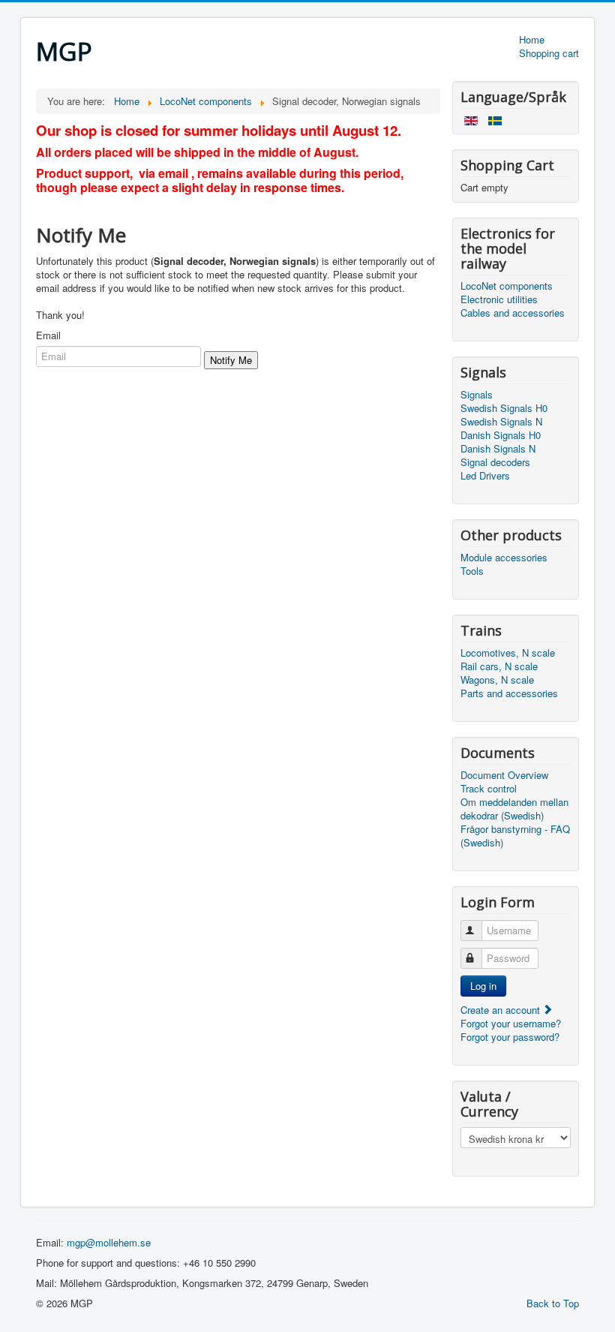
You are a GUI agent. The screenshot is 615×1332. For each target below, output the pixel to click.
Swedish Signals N (501, 421)
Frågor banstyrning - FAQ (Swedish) (515, 835)
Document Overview (504, 775)
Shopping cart (549, 53)
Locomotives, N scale (507, 653)
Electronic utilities (499, 299)
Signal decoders (495, 462)
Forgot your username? (510, 1023)
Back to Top (552, 1303)
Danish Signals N (498, 449)
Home (531, 40)
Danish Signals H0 (500, 435)
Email (48, 335)
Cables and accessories (512, 313)
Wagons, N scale (497, 680)
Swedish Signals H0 (504, 408)
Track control (488, 788)
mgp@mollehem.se (109, 1242)
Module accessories (504, 557)
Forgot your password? (510, 1037)
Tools (472, 571)
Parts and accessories (509, 693)
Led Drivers (485, 476)
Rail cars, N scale (499, 666)
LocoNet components (506, 286)
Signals (476, 394)
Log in (483, 986)
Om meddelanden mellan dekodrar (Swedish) (514, 808)
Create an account (501, 1010)
